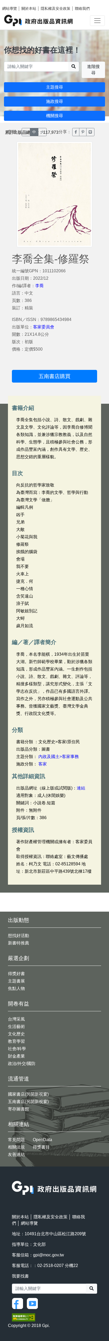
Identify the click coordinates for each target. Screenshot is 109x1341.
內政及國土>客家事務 (58, 756)
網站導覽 (9, 8)
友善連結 (16, 1154)
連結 (81, 788)
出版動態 (18, 920)
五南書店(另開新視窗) (28, 1101)
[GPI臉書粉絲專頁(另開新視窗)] (19, 1303)
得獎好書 (16, 973)
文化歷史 (16, 1034)
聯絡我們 (82, 8)
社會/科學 (17, 1048)
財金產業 (16, 1056)
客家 (42, 764)
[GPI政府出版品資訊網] (38, 20)
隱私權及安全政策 (55, 8)
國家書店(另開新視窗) (28, 1094)
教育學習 (16, 1041)
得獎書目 (41, 1147)
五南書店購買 (54, 376)
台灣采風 (16, 1019)
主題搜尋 (54, 87)
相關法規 (16, 1147)
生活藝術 (16, 1026)
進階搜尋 (93, 69)
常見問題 (16, 1139)
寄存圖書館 (18, 1109)
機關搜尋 (54, 115)
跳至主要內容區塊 (15, 3)
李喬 (39, 285)
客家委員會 (43, 327)
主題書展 (16, 981)
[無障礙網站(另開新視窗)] (23, 1317)
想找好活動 (18, 935)
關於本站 (28, 8)
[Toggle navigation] (97, 20)
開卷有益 (18, 1004)
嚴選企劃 (18, 958)
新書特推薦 (18, 943)
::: (13, 1177)
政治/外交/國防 (21, 1063)
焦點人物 (16, 988)
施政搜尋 (54, 101)
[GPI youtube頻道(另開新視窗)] (33, 1303)
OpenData (42, 1139)
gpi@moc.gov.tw (48, 1255)
